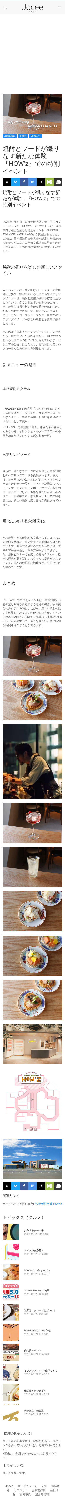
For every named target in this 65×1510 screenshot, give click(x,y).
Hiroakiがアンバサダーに (37, 1330)
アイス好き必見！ (34, 1250)
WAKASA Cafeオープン (37, 1270)
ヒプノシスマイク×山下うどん (40, 1370)
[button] (5, 7)
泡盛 (49, 1203)
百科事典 (25, 1494)
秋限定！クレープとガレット (40, 1310)
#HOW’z (35, 136)
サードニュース (27, 1486)
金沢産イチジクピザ (35, 1390)
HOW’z (57, 1203)
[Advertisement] (32, 50)
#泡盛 (23, 136)
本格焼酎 (40, 1203)
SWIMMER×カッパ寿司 (37, 1290)
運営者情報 (42, 1494)
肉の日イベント (32, 1350)
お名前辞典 (39, 1490)
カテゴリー (21, 1490)
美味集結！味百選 (34, 1410)
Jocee (9, 1486)
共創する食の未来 (34, 1230)
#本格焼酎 (10, 136)
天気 (44, 1486)
